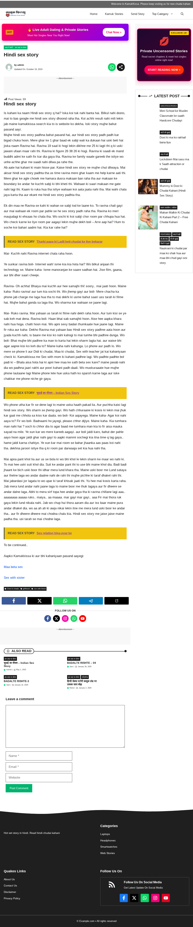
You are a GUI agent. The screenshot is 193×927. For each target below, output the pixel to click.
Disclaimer (10, 891)
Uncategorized (169, 106)
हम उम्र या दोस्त (20, 47)
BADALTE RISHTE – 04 (81, 662)
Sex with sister (14, 577)
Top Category (160, 13)
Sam (71, 667)
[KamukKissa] (16, 14)
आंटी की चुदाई (165, 132)
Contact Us (10, 885)
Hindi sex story (21, 55)
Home (93, 13)
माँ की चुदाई (174, 239)
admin (20, 65)
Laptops (105, 834)
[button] (182, 14)
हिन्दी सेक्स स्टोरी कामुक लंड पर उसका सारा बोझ (82, 683)
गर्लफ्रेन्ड (85, 677)
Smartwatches (108, 846)
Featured (166, 234)
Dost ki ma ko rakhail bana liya (173, 140)
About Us (9, 879)
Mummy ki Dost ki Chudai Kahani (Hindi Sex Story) (172, 190)
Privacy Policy (12, 898)
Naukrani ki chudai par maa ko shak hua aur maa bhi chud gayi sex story (173, 255)
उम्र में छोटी (9, 47)
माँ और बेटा (164, 239)
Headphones (108, 840)
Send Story (138, 13)
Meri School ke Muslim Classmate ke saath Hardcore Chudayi (174, 115)
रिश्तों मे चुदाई (165, 243)
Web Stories (107, 853)
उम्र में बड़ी (164, 154)
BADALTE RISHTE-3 (16, 681)
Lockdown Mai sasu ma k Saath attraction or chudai (174, 164)
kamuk (9, 670)
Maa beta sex (13, 567)
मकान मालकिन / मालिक (168, 207)
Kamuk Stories (114, 13)
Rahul (72, 688)
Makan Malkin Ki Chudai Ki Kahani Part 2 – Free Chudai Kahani (175, 217)
